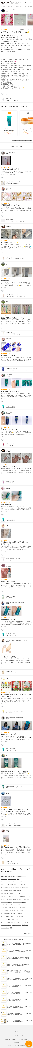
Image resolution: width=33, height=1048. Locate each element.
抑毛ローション (12, 899)
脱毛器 (10, 890)
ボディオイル (13, 905)
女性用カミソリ (5, 893)
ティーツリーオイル (6, 919)
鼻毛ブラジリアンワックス (19, 902)
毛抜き (14, 890)
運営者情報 (7, 1039)
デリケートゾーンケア (16, 913)
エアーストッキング (6, 925)
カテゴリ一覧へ (28, 933)
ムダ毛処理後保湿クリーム (23, 896)
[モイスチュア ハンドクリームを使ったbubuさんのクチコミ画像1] (7, 19)
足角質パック (25, 925)
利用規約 (14, 1039)
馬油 (13, 919)
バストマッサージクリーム (7, 916)
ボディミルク (20, 905)
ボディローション (13, 907)
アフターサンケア (12, 879)
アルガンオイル (19, 916)
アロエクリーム (5, 910)
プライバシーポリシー (23, 1039)
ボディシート (25, 887)
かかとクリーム (5, 928)
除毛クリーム (4, 899)
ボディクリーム (5, 905)
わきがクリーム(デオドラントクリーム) (11, 887)
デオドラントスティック (19, 882)
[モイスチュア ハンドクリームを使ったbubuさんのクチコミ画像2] (20, 19)
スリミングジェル (5, 922)
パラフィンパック (16, 925)
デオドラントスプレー (6, 882)
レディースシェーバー (15, 893)
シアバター (20, 910)
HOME (16, 1032)
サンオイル (4, 879)
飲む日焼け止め (11, 876)
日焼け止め (4, 876)
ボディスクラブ (19, 919)
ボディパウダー (22, 907)
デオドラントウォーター (20, 884)
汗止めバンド (4, 890)
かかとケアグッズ (23, 922)
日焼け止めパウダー (21, 876)
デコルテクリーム (5, 913)
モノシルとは (20, 1035)
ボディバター (4, 907)
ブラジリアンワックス (6, 902)
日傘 (18, 879)
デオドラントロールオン (7, 884)
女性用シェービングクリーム (8, 896)
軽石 (11, 928)
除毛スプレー (27, 899)
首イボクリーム (15, 922)
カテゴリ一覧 (13, 1035)
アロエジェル (13, 910)
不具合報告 (16, 1042)
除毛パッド (20, 899)
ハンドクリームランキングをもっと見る (22, 140)
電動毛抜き (20, 890)
